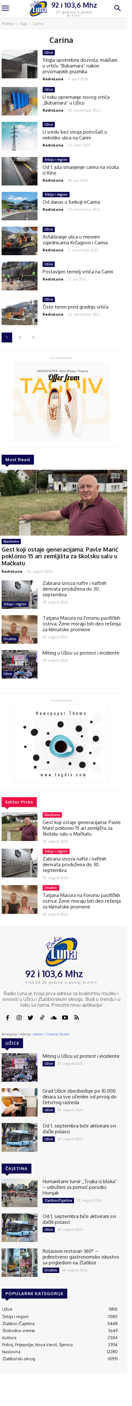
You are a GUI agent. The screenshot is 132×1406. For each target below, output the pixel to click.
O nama (24, 1396)
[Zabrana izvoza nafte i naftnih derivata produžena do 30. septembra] (19, 594)
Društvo (10, 639)
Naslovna (11, 541)
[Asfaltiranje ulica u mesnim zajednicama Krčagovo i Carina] (19, 241)
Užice (8, 674)
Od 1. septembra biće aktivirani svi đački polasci (79, 1129)
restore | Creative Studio (51, 1034)
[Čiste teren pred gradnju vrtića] (19, 311)
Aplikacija (115, 1393)
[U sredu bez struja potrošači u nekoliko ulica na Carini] (19, 136)
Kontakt (41, 1393)
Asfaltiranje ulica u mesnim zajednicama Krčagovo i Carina (75, 240)
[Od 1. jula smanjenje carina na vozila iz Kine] (19, 171)
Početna (8, 23)
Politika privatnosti (90, 1396)
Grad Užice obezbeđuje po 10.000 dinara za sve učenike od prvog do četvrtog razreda (80, 1096)
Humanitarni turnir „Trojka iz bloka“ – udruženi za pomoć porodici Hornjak (80, 1187)
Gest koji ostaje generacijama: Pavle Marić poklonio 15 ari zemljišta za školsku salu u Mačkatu (60, 556)
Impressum (65, 1393)
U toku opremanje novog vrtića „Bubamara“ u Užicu (76, 100)
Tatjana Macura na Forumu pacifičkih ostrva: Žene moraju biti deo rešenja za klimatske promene (82, 623)
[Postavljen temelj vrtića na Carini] (19, 276)
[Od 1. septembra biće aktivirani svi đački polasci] (19, 1137)
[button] (118, 9)
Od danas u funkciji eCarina (71, 202)
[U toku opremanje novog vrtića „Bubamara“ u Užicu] (19, 101)
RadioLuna (12, 571)
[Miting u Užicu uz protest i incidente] (19, 664)
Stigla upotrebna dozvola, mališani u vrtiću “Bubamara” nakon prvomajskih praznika (80, 66)
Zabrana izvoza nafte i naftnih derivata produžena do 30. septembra (74, 589)
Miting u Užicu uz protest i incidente (81, 653)
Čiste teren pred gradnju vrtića (76, 307)
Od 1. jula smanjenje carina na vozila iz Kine (81, 170)
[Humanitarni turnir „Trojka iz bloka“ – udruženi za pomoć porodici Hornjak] (19, 1193)
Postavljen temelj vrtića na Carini (78, 272)
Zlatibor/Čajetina (58, 1200)
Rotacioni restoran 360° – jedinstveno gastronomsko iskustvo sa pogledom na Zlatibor (81, 1257)
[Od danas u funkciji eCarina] (19, 206)
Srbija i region (15, 604)
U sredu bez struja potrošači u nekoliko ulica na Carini (75, 135)
